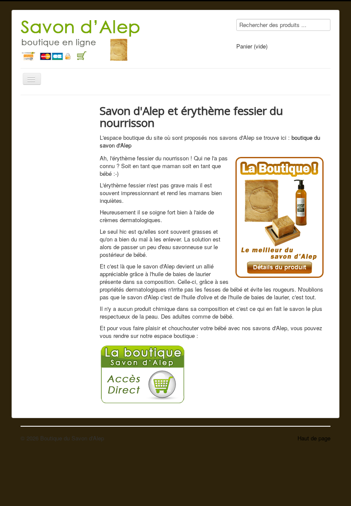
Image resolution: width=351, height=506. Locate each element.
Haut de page (313, 438)
